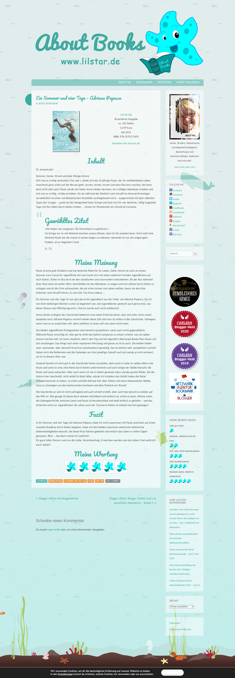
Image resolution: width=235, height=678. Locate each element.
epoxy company (176, 549)
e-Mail (175, 230)
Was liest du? (178, 225)
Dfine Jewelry (175, 534)
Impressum (174, 623)
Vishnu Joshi (175, 581)
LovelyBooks (178, 212)
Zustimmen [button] (172, 672)
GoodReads (178, 208)
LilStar (55, 103)
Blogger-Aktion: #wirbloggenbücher (57, 498)
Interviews (164, 82)
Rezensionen (144, 82)
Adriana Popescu (55, 481)
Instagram (177, 195)
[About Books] (117, 77)
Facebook (177, 190)
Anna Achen (175, 565)
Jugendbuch (41, 481)
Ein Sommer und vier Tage (75, 481)
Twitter (176, 199)
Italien (90, 481)
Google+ (176, 221)
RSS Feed (176, 234)
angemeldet (53, 529)
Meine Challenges (188, 82)
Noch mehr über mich (184, 167)
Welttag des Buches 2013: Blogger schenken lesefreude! (182, 569)
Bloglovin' (177, 203)
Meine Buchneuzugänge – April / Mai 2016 (184, 554)
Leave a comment (113, 481)
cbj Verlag (126, 114)
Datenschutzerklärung (180, 629)
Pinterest (176, 217)
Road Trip (99, 481)
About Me (125, 82)
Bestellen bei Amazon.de (126, 143)
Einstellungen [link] (65, 674)
